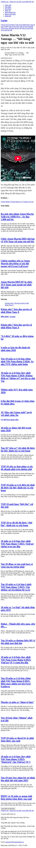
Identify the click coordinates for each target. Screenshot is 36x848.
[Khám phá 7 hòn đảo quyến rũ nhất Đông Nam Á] (18, 305)
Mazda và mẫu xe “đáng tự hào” (17, 702)
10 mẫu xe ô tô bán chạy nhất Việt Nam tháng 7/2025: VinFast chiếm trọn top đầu (17, 544)
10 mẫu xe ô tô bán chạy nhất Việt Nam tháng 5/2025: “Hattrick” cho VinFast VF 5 (16, 759)
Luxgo (4, 20)
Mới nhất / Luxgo (8, 316)
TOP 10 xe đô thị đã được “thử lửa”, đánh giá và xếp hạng (16, 524)
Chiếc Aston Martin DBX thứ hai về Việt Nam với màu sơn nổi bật (18, 240)
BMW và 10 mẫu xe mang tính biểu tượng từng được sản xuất (16, 797)
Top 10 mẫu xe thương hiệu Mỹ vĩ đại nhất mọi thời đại (18, 642)
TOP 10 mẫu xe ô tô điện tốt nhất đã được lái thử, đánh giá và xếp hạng (18, 488)
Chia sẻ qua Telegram (7, 28)
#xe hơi (31, 202)
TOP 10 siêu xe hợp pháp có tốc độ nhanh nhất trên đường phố (17, 468)
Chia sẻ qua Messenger (22, 25)
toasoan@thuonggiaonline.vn (14, 842)
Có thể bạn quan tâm (9, 420)
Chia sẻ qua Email (27, 28)
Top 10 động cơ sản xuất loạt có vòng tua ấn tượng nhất (17, 565)
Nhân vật (8, 10)
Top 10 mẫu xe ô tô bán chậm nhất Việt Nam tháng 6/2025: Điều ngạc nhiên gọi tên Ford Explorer (16, 682)
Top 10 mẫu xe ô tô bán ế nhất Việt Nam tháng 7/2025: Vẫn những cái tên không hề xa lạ (16, 587)
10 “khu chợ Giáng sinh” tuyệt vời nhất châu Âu (16, 413)
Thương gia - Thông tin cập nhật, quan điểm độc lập (17, 2)
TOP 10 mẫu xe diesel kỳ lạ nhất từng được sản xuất (17, 739)
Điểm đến (8, 16)
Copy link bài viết (6, 30)
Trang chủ (8, 5)
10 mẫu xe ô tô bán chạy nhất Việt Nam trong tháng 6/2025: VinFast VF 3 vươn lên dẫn (16, 660)
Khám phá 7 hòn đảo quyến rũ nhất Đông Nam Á (16, 310)
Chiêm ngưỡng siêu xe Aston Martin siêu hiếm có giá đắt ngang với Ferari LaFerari (15, 263)
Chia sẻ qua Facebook (8, 25)
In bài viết (18, 28)
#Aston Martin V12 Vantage (19, 202)
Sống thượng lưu (10, 12)
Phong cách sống (10, 14)
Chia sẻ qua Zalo (13, 26)
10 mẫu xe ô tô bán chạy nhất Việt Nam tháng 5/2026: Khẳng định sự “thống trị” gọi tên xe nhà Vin (18, 377)
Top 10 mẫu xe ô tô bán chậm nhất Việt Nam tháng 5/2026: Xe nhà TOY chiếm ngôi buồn (17, 361)
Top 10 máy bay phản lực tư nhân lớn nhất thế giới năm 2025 (18, 779)
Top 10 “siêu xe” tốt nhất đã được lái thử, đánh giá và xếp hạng (18, 449)
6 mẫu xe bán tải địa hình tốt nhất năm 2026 (15, 349)
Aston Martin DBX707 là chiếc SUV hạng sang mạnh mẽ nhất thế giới (16, 285)
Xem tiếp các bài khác (8, 808)
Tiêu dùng (8, 9)
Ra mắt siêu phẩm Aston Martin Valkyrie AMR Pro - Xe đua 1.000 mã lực (17, 217)
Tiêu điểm (8, 7)
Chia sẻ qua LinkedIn (26, 26)
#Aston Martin (5, 202)
